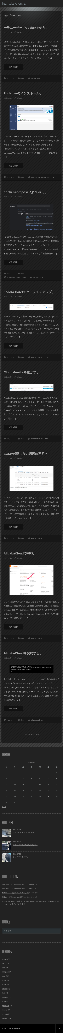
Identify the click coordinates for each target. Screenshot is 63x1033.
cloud (22, 78)
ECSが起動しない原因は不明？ (26, 453)
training (4, 1018)
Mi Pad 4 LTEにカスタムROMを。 (14, 893)
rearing (4, 1010)
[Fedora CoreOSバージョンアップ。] (31, 307)
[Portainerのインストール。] (31, 117)
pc (3, 1001)
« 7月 (4, 807)
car (3, 963)
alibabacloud (35, 177)
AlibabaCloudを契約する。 (23, 653)
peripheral (5, 1006)
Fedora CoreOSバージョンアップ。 (29, 292)
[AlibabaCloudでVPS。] (31, 580)
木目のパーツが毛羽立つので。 (25, 845)
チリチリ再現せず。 (21, 857)
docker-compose (29, 277)
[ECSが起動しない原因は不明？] (31, 478)
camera (5, 959)
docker (33, 78)
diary (4, 976)
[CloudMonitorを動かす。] (31, 387)
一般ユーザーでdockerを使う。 (26, 27)
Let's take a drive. (14, 3)
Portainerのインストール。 (23, 93)
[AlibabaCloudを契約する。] (31, 669)
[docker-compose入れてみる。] (31, 217)
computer (5, 972)
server (4, 1014)
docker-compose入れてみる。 (26, 192)
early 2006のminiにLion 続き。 (13, 901)
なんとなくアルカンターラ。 (24, 832)
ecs (48, 177)
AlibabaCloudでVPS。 (20, 553)
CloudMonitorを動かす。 (22, 372)
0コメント (10, 78)
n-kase (19, 32)
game (4, 980)
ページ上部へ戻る (59, 1028)
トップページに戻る (31, 734)
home (4, 984)
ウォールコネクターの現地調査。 (14, 884)
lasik (3, 993)
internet (4, 989)
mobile (4, 997)
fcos (38, 78)
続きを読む (13, 67)
